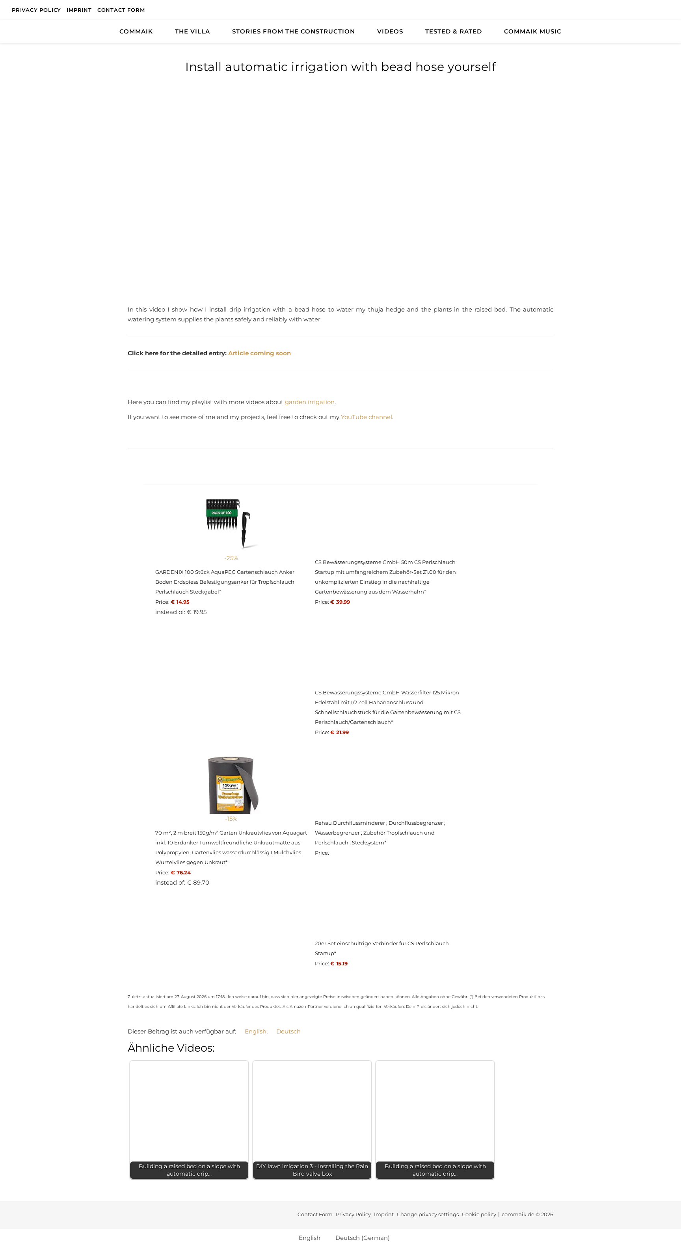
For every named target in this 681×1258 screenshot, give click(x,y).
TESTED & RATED (453, 31)
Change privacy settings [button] (428, 1214)
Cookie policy (479, 1214)
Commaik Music (533, 31)
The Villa (192, 31)
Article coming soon (259, 353)
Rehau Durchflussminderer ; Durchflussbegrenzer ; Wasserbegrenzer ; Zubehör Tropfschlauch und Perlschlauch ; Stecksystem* (380, 833)
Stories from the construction (293, 31)
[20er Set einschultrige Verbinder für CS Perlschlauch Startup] (391, 904)
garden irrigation (310, 402)
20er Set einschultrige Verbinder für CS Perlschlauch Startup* (382, 948)
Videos (390, 31)
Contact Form (121, 10)
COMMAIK (136, 31)
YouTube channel (366, 417)
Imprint (79, 10)
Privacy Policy (36, 10)
